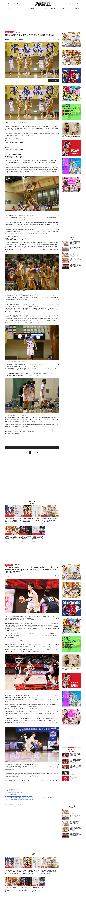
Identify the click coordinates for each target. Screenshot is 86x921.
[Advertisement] (43, 20)
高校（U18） (9, 32)
